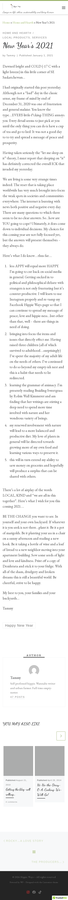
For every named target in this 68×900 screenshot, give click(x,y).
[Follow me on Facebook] (34, 892)
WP (22, 882)
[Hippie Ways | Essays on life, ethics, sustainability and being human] (16, 5)
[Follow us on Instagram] (28, 892)
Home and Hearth (23, 22)
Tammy (10, 55)
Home (6, 22)
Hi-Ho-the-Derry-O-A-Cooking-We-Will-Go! (49, 790)
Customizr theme (50, 882)
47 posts (17, 697)
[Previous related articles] (51, 736)
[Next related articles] (60, 736)
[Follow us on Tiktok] (40, 892)
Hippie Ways (27, 877)
